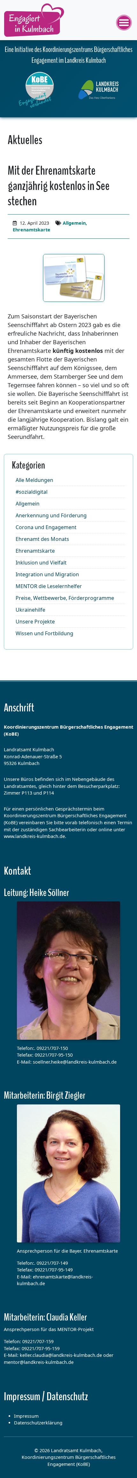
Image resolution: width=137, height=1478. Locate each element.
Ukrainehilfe (30, 609)
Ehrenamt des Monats (42, 538)
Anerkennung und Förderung (51, 515)
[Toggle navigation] (124, 20)
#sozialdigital (31, 491)
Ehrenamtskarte (31, 230)
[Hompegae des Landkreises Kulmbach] (98, 89)
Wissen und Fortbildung (44, 633)
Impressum (26, 1416)
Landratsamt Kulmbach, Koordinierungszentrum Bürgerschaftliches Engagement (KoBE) (69, 1457)
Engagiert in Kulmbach (34, 20)
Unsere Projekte (35, 621)
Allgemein (74, 223)
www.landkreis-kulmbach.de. (35, 836)
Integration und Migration (47, 574)
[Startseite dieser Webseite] (36, 89)
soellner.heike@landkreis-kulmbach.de (75, 1062)
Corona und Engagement (46, 527)
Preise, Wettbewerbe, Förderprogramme (65, 597)
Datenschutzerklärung (38, 1423)
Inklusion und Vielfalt (41, 562)
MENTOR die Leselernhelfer (49, 586)
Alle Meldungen (34, 480)
